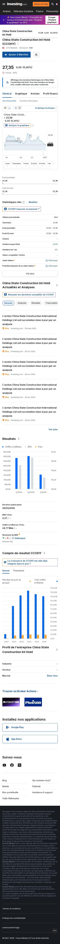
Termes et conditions (11, 908)
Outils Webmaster (10, 798)
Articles (35, 93)
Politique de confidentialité (13, 918)
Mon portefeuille (10, 792)
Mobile (5, 786)
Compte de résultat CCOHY (22, 553)
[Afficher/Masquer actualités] (19, 108)
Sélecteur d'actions (23, 11)
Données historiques (29, 101)
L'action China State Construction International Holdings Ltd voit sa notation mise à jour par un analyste (29, 320)
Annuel (5, 570)
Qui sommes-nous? (41, 780)
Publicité (36, 786)
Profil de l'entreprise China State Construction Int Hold (25, 650)
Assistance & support (42, 792)
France (39, 11)
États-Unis (52, 675)
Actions (7, 11)
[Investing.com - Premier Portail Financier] (17, 4)
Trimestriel (18, 570)
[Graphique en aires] (9, 108)
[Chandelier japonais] (5, 108)
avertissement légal (10, 927)
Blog (4, 780)
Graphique (21, 93)
